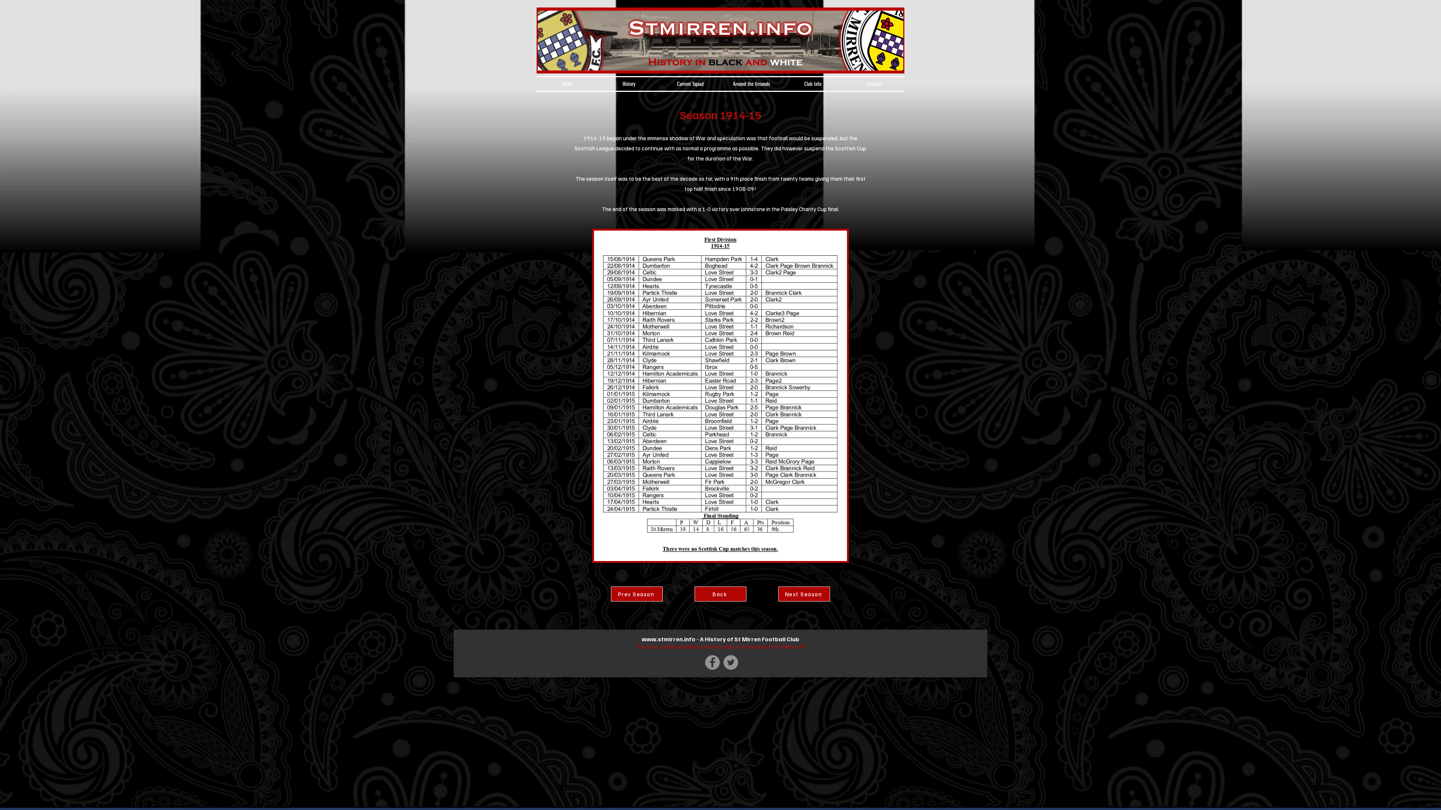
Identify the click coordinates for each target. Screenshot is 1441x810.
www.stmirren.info (668, 639)
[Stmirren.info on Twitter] (731, 662)
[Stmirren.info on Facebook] (712, 662)
